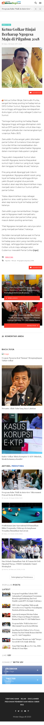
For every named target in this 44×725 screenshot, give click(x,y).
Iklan (23, 699)
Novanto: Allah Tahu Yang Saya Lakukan (19, 408)
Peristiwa (6, 24)
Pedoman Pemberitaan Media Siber (22, 702)
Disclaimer (33, 699)
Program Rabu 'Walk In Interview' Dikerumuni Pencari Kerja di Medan (21, 493)
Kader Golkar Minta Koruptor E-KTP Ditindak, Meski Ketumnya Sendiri (22, 457)
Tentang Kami (12, 699)
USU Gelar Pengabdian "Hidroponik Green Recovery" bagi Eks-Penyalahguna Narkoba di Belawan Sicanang (27, 607)
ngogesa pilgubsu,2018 (26, 260)
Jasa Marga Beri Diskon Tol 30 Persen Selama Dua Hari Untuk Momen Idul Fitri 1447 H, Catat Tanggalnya (27, 632)
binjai (14, 260)
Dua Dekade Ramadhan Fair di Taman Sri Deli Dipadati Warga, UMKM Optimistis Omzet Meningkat (21, 564)
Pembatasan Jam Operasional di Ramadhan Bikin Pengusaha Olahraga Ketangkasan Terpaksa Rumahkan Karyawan (20, 528)
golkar (8, 260)
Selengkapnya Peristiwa (21, 577)
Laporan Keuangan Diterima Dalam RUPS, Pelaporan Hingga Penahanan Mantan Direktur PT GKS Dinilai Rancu (26, 616)
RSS (22, 705)
